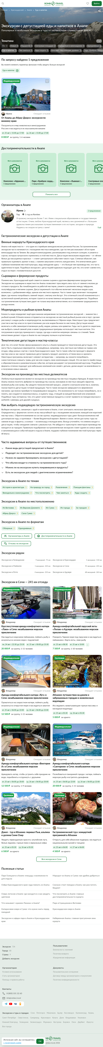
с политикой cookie (12, 1043)
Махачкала (51, 1013)
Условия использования (12, 972)
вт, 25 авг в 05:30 (60, 713)
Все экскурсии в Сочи (51, 859)
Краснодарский (17, 10)
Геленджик (23, 1022)
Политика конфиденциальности (66, 980)
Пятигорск (40, 1013)
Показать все (51, 194)
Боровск (66, 1022)
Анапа (29, 10)
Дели (62, 1018)
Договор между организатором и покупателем (72, 976)
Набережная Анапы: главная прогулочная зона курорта (74, 919)
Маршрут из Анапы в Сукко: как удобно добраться (76, 876)
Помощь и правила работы (13, 980)
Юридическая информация (64, 958)
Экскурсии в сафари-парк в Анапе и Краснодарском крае (25, 919)
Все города (6, 1027)
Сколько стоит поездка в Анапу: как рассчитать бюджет (75, 886)
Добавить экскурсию (10, 959)
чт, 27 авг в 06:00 (77, 847)
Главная (4, 10)
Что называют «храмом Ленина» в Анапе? (20, 903)
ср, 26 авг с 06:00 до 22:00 (37, 710)
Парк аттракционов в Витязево (67, 903)
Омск (74, 1022)
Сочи (33, 1013)
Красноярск (45, 1018)
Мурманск (47, 1022)
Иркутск (90, 1022)
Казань (91, 1013)
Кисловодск (69, 1013)
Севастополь (23, 1018)
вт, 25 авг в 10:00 (77, 644)
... (87, 644)
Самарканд (34, 1018)
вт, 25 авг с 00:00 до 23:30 (37, 644)
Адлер (59, 1013)
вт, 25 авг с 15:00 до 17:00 (13, 133)
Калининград (81, 1013)
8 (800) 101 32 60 (14, 993)
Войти (96, 4)
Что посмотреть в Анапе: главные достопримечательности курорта (68, 895)
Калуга (55, 1018)
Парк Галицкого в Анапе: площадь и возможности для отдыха (24, 877)
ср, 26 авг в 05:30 (77, 713)
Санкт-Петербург (9, 1018)
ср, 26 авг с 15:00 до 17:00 (37, 133)
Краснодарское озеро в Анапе (66, 909)
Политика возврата (61, 954)
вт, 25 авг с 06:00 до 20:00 (13, 782)
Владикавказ (71, 1018)
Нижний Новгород (10, 1022)
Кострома (57, 1022)
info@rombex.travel (14, 998)
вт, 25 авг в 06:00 (60, 847)
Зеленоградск (35, 1022)
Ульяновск (82, 1018)
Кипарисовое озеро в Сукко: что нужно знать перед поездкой (25, 910)
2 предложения (94, 211)
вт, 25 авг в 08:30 (60, 644)
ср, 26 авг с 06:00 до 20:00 (37, 782)
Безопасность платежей (63, 950)
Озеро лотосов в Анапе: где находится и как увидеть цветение (25, 895)
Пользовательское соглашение (65, 972)
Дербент (81, 1022)
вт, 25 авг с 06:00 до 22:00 (13, 710)
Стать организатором (11, 976)
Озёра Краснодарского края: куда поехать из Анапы (25, 885)
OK (40, 1041)
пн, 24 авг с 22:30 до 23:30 (13, 644)
